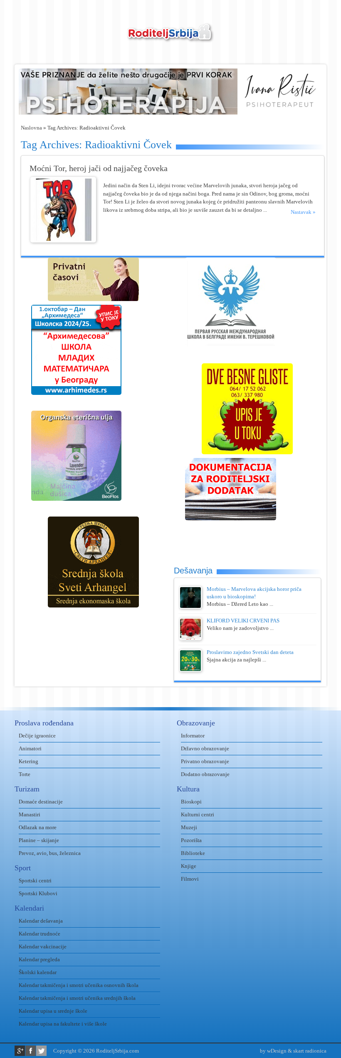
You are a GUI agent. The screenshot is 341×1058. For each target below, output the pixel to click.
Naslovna (31, 128)
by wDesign (273, 1051)
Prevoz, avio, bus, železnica (50, 853)
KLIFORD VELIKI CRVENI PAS (243, 620)
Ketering (28, 761)
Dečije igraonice (37, 735)
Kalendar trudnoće (39, 934)
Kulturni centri (197, 814)
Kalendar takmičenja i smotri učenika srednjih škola (77, 998)
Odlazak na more (38, 827)
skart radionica (309, 1051)
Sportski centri (35, 880)
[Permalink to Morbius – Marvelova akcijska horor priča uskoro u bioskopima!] (190, 607)
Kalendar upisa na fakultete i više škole (63, 1024)
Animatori (30, 748)
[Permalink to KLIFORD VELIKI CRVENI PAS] (190, 638)
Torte (24, 774)
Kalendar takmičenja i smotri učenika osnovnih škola (78, 985)
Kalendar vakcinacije (43, 946)
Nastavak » (303, 212)
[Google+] (20, 1051)
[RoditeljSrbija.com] (170, 37)
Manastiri (29, 814)
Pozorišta (191, 840)
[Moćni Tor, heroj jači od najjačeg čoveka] (63, 241)
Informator (193, 735)
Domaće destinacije (41, 801)
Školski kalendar (38, 972)
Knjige (188, 866)
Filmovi (190, 879)
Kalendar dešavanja (41, 921)
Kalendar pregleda (39, 959)
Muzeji (189, 827)
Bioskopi (191, 801)
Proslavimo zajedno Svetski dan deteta (250, 652)
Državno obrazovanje (205, 748)
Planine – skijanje (39, 840)
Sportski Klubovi (38, 893)
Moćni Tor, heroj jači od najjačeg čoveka (99, 168)
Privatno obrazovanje (205, 761)
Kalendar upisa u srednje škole (53, 1011)
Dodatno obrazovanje (205, 774)
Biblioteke (193, 853)
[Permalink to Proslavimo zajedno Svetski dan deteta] (190, 670)
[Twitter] (41, 1051)
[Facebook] (30, 1051)
